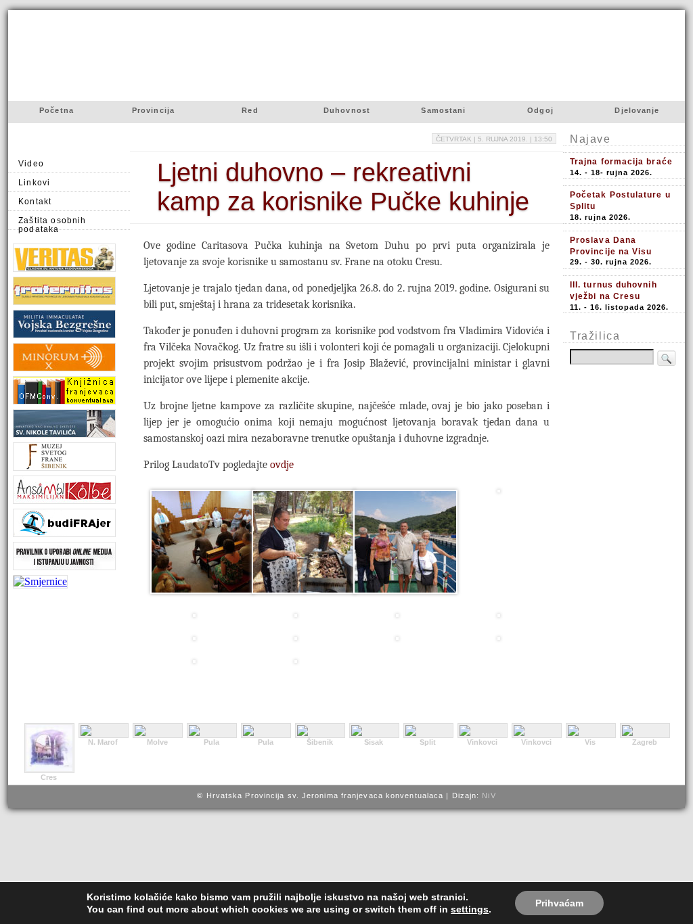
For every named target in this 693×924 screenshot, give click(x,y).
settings (470, 909)
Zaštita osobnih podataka (52, 223)
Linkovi (34, 182)
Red (250, 110)
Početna (56, 110)
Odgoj (540, 110)
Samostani (443, 110)
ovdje (282, 465)
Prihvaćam (559, 903)
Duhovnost (346, 110)
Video (31, 163)
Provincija (153, 110)
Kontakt (34, 201)
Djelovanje (636, 110)
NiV (488, 795)
